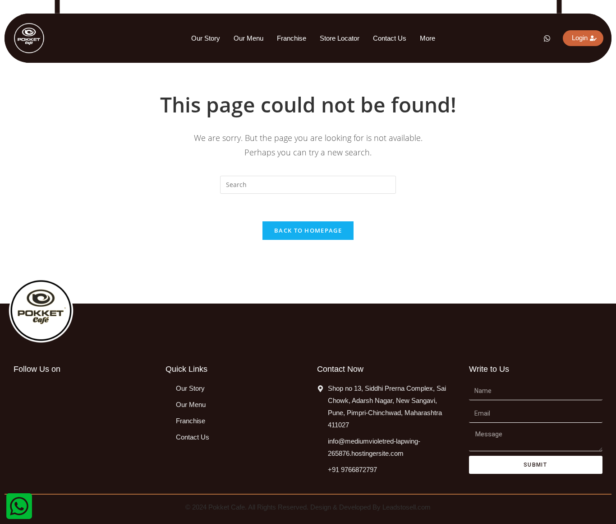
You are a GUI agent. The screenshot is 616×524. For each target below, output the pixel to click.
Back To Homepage (308, 230)
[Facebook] (484, 38)
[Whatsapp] (543, 38)
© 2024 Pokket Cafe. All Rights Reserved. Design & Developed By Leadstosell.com (308, 507)
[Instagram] (503, 38)
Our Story (205, 38)
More (427, 38)
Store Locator (339, 38)
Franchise (291, 38)
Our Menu (248, 38)
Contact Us (389, 38)
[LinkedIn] (523, 38)
